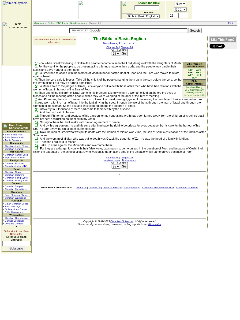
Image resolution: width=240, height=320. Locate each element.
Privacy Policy (131, 187)
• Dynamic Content (13, 223)
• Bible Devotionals (13, 137)
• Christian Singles (13, 186)
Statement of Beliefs (187, 187)
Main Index (40, 23)
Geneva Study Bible (194, 95)
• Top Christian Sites (14, 157)
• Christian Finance (13, 163)
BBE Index (62, 23)
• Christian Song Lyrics (15, 177)
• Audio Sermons (12, 140)
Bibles (51, 23)
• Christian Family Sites (15, 154)
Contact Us (95, 187)
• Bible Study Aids (12, 134)
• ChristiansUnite (15, 166)
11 (36, 115)
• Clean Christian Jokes (15, 203)
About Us (81, 187)
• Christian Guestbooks (15, 218)
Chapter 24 (112, 47)
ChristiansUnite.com (121, 221)
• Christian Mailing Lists (15, 180)
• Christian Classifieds (14, 189)
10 (36, 112)
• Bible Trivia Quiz (12, 206)
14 (36, 132)
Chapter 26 (127, 47)
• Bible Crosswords (13, 212)
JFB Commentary (194, 90)
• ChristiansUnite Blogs (15, 146)
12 (36, 122)
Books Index (129, 160)
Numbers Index (78, 23)
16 (36, 142)
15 (36, 138)
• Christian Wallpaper (14, 198)
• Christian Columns (13, 175)
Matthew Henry (194, 87)
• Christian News (12, 172)
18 (36, 148)
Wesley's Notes (194, 92)
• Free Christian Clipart (15, 195)
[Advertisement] (16, 94)
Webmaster (154, 224)
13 (36, 125)
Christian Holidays (112, 187)
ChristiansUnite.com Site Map (158, 187)
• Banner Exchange (14, 221)
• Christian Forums (13, 149)
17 (36, 145)
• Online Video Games (15, 209)
